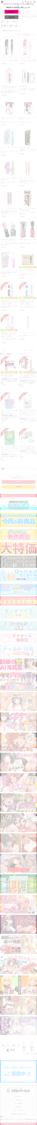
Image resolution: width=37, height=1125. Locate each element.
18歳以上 (11, 11)
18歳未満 (11, 17)
